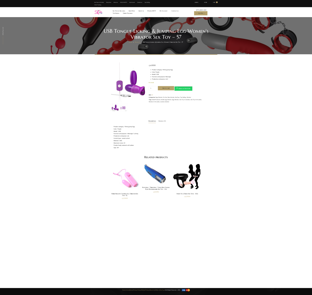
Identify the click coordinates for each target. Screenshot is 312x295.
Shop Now (108, 2)
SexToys (177, 97)
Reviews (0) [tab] (162, 121)
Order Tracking (97, 4)
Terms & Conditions (127, 290)
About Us (152, 290)
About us (116, 2)
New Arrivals (171, 97)
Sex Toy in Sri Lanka (196, 99)
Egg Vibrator (159, 97)
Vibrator (189, 97)
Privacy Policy (137, 290)
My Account (132, 2)
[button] (183, 88)
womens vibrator (164, 101)
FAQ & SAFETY (123, 2)
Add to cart (166, 88)
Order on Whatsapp (184, 88)
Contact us (139, 2)
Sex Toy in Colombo (184, 99)
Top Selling (147, 2)
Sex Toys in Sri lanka (99, 2)
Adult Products (156, 99)
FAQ (156, 290)
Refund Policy (145, 290)
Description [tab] (152, 121)
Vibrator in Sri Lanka (154, 101)
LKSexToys (162, 290)
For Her (165, 97)
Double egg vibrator (166, 99)
